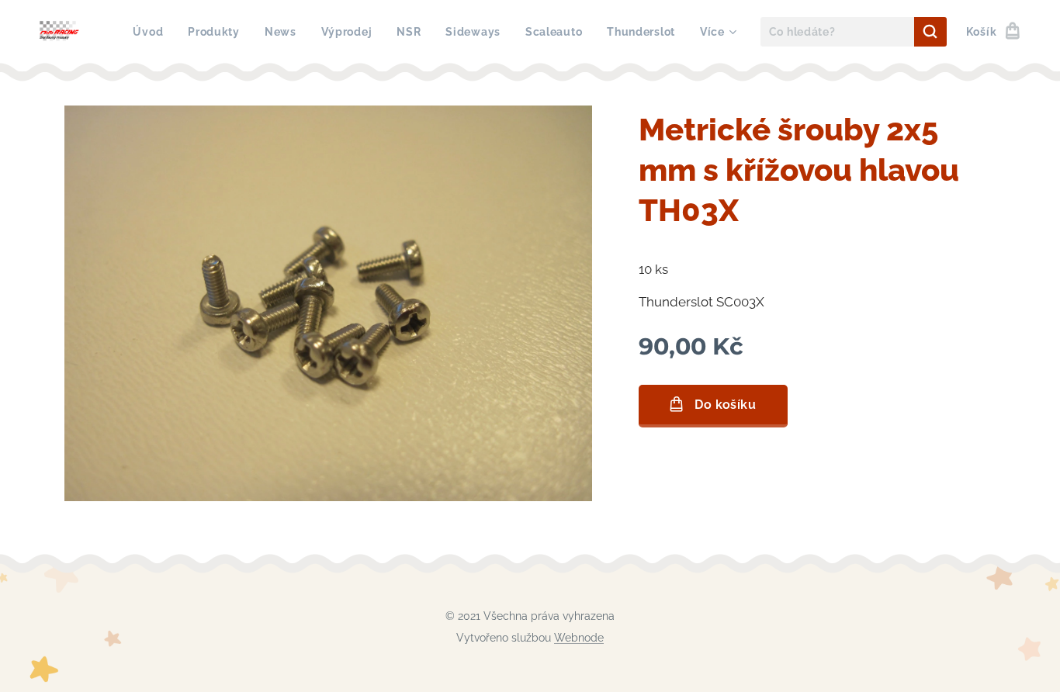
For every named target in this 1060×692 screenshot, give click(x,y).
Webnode (579, 637)
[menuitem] (152, 31)
